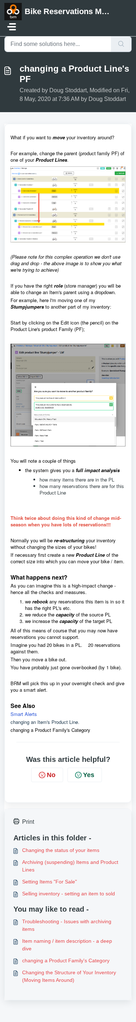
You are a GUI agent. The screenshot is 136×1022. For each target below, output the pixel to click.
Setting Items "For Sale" (49, 882)
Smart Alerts (24, 714)
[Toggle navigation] (11, 26)
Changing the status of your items (60, 850)
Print (28, 822)
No (51, 775)
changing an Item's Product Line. (46, 721)
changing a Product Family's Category (66, 960)
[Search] (121, 44)
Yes (88, 775)
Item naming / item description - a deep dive (67, 944)
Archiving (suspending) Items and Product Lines (70, 866)
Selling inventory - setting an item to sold (68, 893)
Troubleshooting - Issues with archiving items (66, 925)
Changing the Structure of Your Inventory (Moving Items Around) (69, 976)
